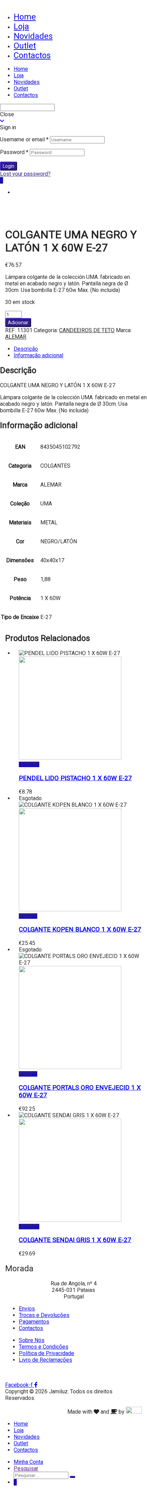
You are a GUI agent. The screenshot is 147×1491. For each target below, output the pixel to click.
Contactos (32, 55)
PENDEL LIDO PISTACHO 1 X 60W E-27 (75, 778)
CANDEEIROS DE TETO (87, 330)
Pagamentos (34, 1321)
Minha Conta (28, 1462)
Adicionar (18, 322)
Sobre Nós (31, 1340)
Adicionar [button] (29, 764)
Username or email (24, 139)
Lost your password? (25, 174)
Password (14, 152)
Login (8, 166)
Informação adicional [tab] (38, 355)
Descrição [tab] (26, 349)
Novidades (33, 36)
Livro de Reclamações (45, 1360)
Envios (27, 1308)
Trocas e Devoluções (44, 1315)
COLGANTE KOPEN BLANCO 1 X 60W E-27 (80, 929)
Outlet (25, 46)
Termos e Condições (43, 1346)
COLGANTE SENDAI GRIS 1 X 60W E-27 (75, 1240)
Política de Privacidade (46, 1353)
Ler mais (28, 916)
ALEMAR (15, 337)
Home (25, 17)
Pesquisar (26, 1468)
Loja (21, 26)
